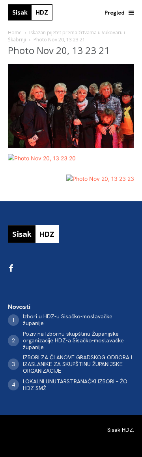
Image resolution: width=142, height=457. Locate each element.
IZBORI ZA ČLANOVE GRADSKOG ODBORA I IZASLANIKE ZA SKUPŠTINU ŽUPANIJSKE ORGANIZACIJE (77, 364)
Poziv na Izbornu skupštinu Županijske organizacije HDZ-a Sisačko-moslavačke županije (73, 340)
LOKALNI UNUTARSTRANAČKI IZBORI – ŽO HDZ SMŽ (75, 385)
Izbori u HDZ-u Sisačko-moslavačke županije (67, 320)
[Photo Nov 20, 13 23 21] (71, 146)
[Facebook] (11, 269)
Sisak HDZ (120, 429)
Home (15, 32)
